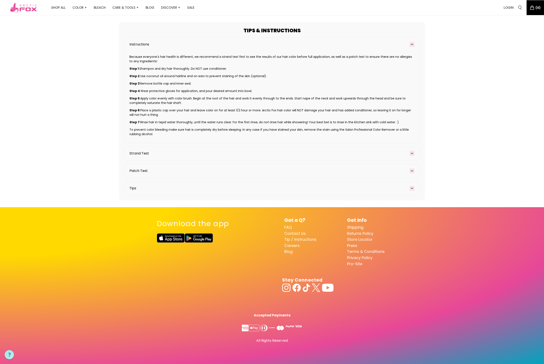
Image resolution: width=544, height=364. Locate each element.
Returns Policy (360, 233)
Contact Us (295, 233)
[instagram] (286, 287)
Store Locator (360, 239)
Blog (288, 251)
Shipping (355, 227)
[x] (316, 287)
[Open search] (520, 8)
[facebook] (296, 287)
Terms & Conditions (366, 251)
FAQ (288, 227)
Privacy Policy (360, 257)
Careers (292, 245)
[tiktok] (306, 287)
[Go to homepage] (24, 8)
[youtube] (328, 287)
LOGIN (509, 7)
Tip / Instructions (300, 239)
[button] (9, 355)
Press (352, 245)
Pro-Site (354, 263)
